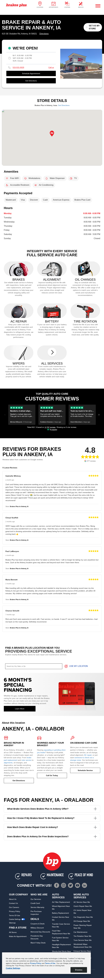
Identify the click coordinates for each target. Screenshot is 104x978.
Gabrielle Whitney (13, 476)
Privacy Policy (14, 911)
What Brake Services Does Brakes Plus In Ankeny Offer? (37, 809)
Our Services (36, 899)
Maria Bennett (11, 580)
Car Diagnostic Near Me (83, 917)
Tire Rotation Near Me (82, 936)
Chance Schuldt (12, 611)
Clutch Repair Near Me (83, 906)
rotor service (26, 760)
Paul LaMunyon (12, 551)
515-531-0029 (18, 67)
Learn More (19, 709)
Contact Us (13, 903)
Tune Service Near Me (83, 940)
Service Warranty (37, 907)
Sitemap (12, 923)
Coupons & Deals (38, 924)
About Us (12, 899)
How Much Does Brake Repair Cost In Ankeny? (32, 827)
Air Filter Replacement (61, 902)
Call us (51, 67)
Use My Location (78, 666)
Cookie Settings (15, 919)
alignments (8, 763)
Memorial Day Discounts (40, 932)
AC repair (88, 755)
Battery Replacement (60, 913)
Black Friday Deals (38, 943)
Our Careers (14, 907)
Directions (44, 34)
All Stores (13, 932)
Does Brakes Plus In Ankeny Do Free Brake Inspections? (38, 836)
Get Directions (31, 81)
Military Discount (37, 928)
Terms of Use (14, 915)
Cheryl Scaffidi (11, 518)
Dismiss (78, 970)
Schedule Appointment (31, 73)
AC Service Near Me (82, 902)
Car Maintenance (80, 932)
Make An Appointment (18, 936)
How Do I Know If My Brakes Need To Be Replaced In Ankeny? (40, 818)
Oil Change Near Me (82, 921)
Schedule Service (85, 770)
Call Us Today (52, 775)
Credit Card (35, 903)
